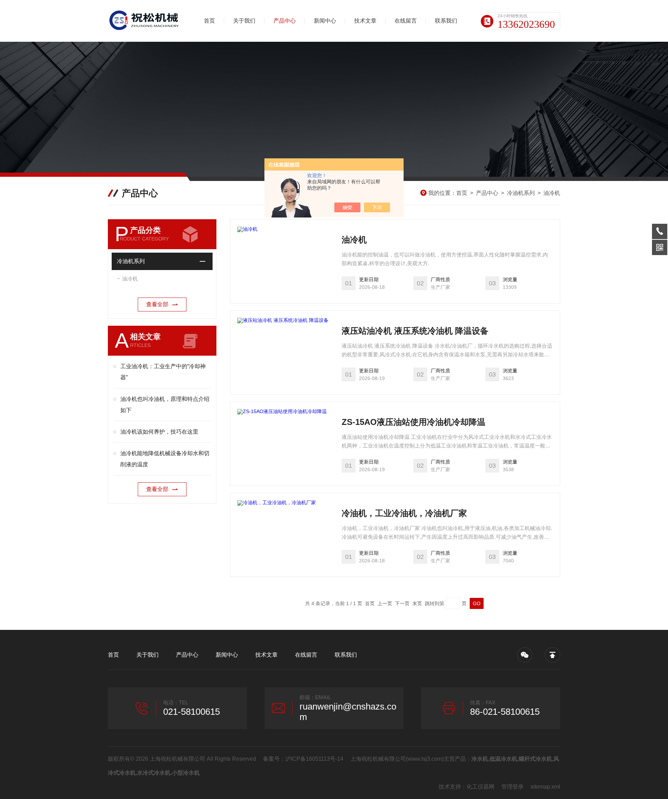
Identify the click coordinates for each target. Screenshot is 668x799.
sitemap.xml (545, 787)
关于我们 (244, 21)
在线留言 (406, 21)
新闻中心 (325, 21)
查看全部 (157, 304)
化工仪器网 (480, 787)
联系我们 (446, 21)
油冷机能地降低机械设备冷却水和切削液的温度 (164, 458)
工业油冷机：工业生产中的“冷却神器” (163, 371)
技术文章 (365, 21)
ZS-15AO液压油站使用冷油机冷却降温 (413, 422)
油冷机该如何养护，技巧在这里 (159, 432)
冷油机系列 (521, 193)
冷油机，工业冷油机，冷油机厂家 (404, 513)
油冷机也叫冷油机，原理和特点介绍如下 (164, 404)
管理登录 (512, 787)
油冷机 (551, 193)
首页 (209, 21)
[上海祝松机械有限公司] (144, 21)
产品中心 (284, 21)
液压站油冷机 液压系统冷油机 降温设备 (415, 330)
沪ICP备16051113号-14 (314, 759)
